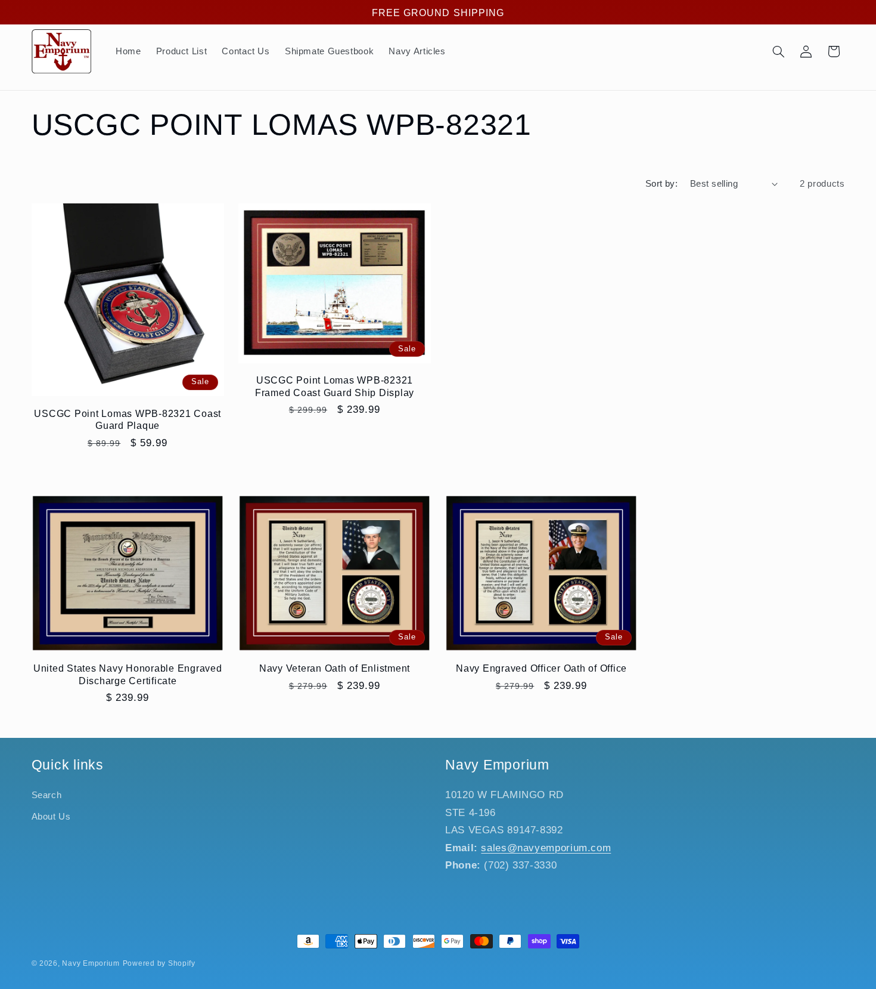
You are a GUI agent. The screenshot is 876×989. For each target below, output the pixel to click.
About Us (51, 816)
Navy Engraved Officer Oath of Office (541, 668)
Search (47, 795)
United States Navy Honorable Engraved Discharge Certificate (127, 674)
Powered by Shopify (159, 963)
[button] (778, 51)
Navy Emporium (91, 963)
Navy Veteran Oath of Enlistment (334, 668)
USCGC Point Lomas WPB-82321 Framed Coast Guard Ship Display (334, 386)
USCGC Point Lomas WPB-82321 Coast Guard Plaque (127, 419)
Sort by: (661, 183)
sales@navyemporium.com (546, 848)
